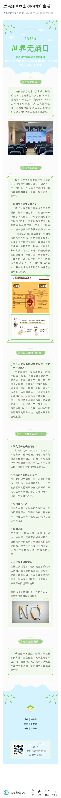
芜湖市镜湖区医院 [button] (13, 12)
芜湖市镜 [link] (16, 792)
